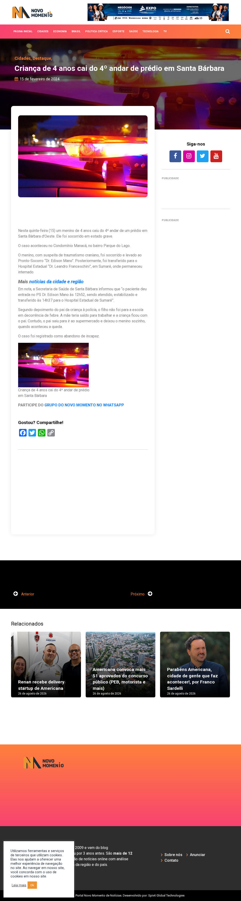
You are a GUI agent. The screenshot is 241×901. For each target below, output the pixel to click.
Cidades (42, 31)
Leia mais (19, 885)
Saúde (133, 31)
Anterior (27, 594)
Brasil (76, 31)
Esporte (118, 31)
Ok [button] (32, 885)
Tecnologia (150, 31)
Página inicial (22, 31)
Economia (60, 31)
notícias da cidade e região (56, 281)
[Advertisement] (82, 507)
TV (165, 31)
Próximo (138, 594)
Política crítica (96, 31)
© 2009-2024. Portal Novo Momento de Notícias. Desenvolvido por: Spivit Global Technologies (121, 895)
